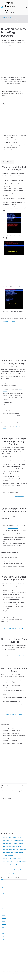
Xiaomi (3, 936)
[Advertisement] (14, 62)
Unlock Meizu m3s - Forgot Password (11, 846)
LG (2, 906)
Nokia (3, 915)
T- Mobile (4, 930)
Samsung (4, 924)
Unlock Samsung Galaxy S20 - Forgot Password (14, 873)
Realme (3, 921)
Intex (3, 890)
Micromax (4, 909)
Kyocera (4, 896)
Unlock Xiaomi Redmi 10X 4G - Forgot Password (14, 861)
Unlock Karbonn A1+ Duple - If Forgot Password (14, 849)
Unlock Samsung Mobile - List (9, 864)
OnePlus (4, 918)
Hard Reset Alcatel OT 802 (8, 855)
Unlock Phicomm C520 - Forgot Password (12, 852)
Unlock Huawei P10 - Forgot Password (11, 858)
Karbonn (4, 893)
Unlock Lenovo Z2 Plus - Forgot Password (12, 840)
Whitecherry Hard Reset (9, 321)
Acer (3, 881)
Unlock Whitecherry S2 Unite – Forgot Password (14, 791)
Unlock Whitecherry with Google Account (13, 628)
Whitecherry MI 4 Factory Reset (14, 714)
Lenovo (3, 903)
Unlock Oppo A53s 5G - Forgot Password (12, 843)
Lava (3, 900)
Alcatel (3, 887)
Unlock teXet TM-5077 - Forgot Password (12, 837)
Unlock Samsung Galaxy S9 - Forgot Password (13, 869)
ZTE (3, 939)
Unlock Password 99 (11, 6)
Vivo (3, 933)
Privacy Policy (5, 961)
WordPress (15, 973)
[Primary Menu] (26, 7)
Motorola (4, 912)
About (3, 958)
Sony (3, 927)
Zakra (25, 971)
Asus (3, 884)
